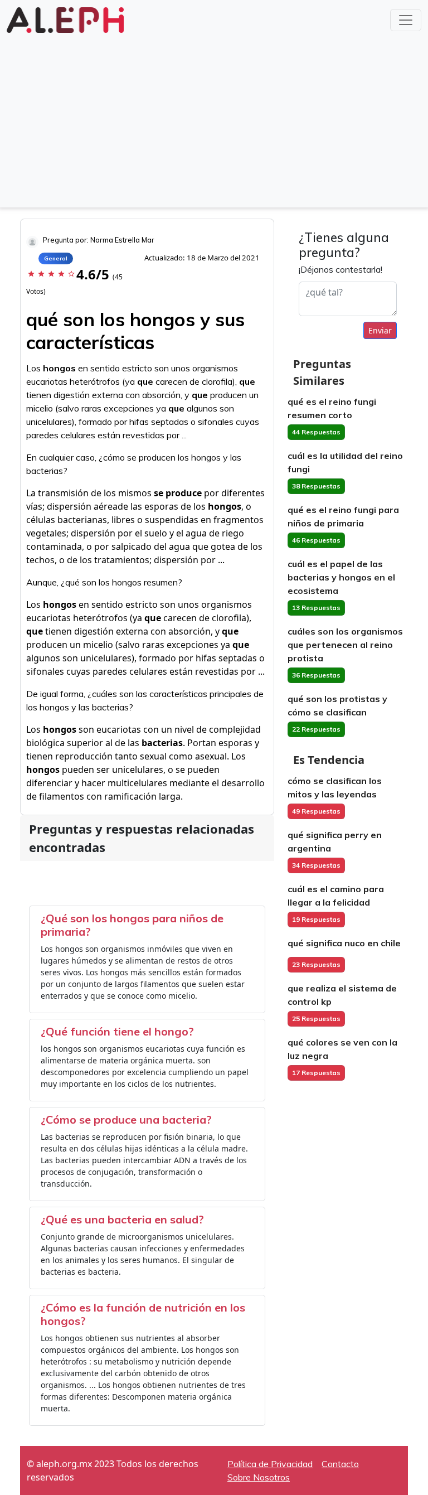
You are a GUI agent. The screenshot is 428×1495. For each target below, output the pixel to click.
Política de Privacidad (270, 1463)
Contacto (340, 1463)
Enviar (380, 330)
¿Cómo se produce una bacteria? (126, 1119)
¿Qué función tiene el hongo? (117, 1031)
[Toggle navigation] (405, 20)
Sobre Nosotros (258, 1477)
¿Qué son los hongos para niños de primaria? (132, 924)
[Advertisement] (214, 119)
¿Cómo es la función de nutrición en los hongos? (143, 1314)
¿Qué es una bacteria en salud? (122, 1219)
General (55, 258)
